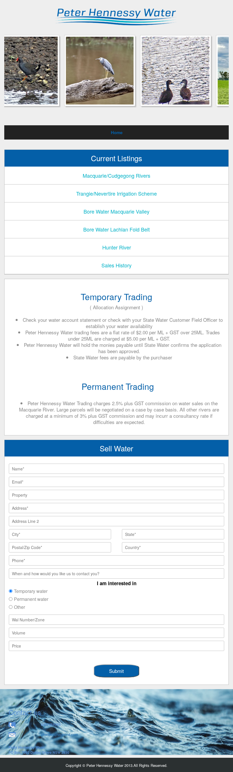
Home (116, 132)
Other (19, 607)
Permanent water (31, 599)
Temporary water (30, 591)
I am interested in (116, 583)
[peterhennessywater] (116, 16)
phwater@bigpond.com (59, 734)
